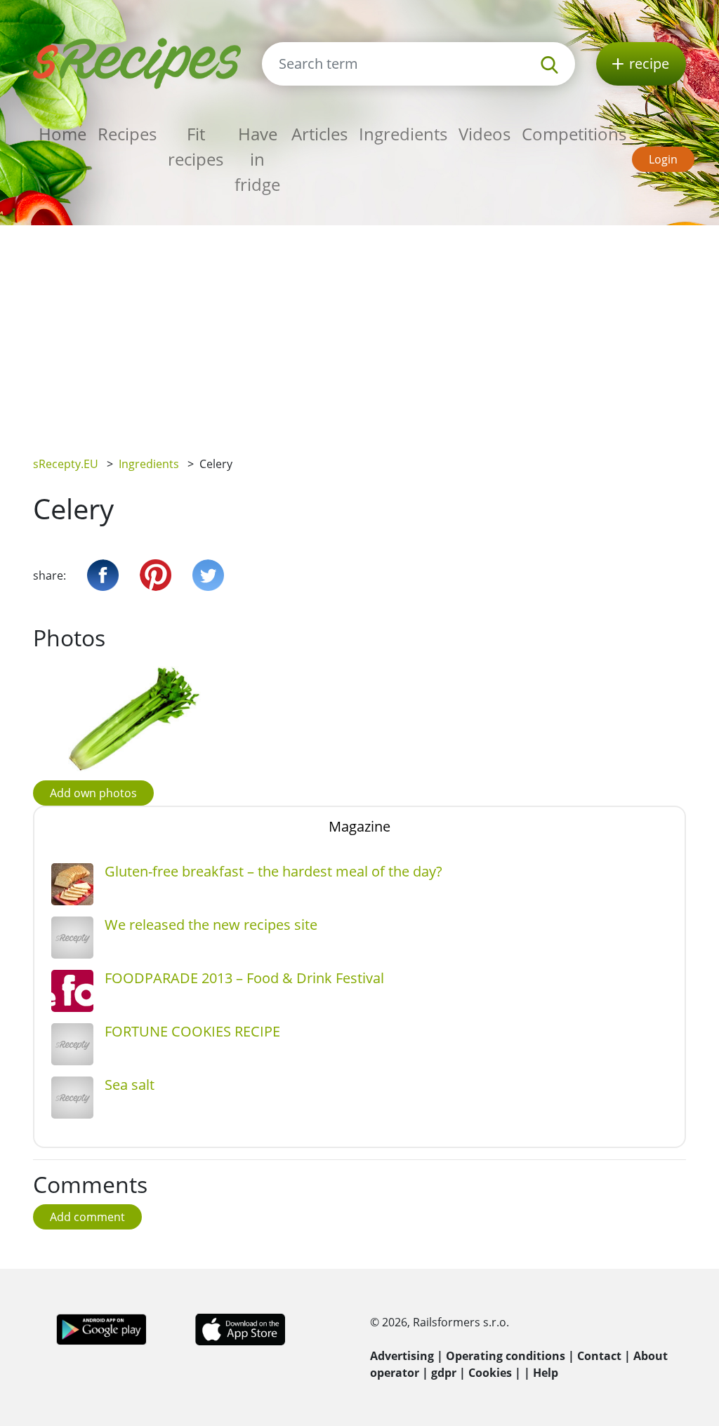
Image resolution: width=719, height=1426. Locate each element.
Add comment (87, 1217)
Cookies (490, 1372)
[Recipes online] (137, 62)
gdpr (443, 1372)
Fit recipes (195, 146)
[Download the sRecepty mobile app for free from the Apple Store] (239, 1328)
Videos (484, 133)
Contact (599, 1356)
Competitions (574, 133)
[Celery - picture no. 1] (135, 718)
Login (663, 159)
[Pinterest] (155, 575)
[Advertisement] (359, 330)
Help (545, 1372)
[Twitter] (208, 575)
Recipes (127, 133)
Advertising (402, 1356)
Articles (319, 133)
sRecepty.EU (65, 464)
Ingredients (403, 133)
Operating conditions (505, 1356)
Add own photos (93, 793)
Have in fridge (257, 159)
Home (62, 133)
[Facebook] (103, 575)
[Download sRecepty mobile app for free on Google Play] (101, 1328)
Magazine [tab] (359, 826)
